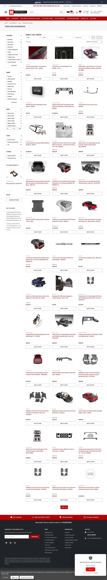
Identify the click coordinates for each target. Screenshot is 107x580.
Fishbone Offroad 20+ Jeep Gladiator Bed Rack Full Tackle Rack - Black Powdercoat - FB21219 (63, 106)
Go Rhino (81, 102)
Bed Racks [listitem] (10, 44)
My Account (97, 12)
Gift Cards (85, 6)
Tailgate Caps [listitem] (11, 57)
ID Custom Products (49, 540)
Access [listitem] (9, 76)
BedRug (80, 64)
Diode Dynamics (30, 141)
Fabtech (54, 447)
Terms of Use (68, 545)
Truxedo (28, 64)
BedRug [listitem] (10, 81)
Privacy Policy (68, 547)
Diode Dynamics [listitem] (12, 91)
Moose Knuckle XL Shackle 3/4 (14, 183)
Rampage (54, 294)
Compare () (92, 6)
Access (54, 256)
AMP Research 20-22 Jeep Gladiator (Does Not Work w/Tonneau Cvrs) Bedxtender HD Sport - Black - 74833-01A (38, 183)
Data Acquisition (48, 552)
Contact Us (67, 532)
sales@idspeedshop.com (16, 6)
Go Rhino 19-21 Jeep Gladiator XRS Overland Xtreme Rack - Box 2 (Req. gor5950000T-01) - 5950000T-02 (63, 183)
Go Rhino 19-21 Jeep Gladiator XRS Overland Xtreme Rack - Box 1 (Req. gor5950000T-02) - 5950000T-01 (37, 259)
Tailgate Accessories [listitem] (13, 54)
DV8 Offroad (29, 102)
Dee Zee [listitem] (10, 89)
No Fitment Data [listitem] (12, 158)
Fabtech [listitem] (10, 96)
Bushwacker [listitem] (11, 86)
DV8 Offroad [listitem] (11, 94)
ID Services (47, 545)
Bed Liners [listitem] (10, 42)
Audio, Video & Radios (50, 547)
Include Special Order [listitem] (13, 142)
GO (20, 128)
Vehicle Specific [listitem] (12, 155)
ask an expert (67, 6)
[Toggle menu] (6, 12)
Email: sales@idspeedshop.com (94, 538)
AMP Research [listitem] (11, 79)
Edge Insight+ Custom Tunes (51, 550)
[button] (70, 12)
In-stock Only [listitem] (11, 139)
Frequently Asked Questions (71, 540)
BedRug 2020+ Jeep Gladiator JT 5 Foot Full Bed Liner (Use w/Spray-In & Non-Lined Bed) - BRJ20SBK (90, 68)
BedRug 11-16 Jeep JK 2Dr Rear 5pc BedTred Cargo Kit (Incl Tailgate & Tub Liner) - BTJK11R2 (37, 412)
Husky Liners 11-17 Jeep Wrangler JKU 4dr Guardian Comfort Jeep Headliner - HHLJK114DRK (89, 144)
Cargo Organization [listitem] (13, 49)
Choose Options (14, 200)
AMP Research (29, 179)
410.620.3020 (67, 522)
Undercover (81, 217)
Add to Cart (38, 79)
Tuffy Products (55, 64)
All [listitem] (8, 144)
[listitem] (14, 113)
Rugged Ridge (29, 332)
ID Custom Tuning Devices (51, 537)
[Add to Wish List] (49, 73)
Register (100, 11)
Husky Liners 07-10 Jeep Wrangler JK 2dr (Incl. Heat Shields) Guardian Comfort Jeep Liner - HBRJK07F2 (90, 298)
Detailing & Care (48, 532)
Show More (14, 65)
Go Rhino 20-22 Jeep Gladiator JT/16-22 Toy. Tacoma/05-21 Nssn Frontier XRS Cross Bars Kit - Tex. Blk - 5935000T (90, 451)
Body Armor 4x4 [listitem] (12, 84)
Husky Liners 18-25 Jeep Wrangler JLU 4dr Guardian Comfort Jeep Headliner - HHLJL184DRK (36, 451)
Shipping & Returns (69, 542)
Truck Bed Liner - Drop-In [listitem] (14, 59)
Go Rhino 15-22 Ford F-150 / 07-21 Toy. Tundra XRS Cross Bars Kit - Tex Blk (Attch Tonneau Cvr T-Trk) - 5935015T (64, 144)
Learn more (68, 2)
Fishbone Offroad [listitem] (12, 99)
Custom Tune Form (69, 537)
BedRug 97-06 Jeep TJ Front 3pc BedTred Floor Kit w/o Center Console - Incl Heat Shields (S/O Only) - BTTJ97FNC (89, 374)
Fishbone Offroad (56, 102)
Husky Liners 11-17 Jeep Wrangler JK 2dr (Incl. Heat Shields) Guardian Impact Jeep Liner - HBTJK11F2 (64, 336)
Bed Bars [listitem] (10, 39)
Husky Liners (82, 141)
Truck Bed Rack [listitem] (12, 62)
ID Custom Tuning (49, 535)
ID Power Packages (49, 542)
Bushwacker (81, 485)
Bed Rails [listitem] (10, 47)
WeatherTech (29, 217)
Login (95, 11)
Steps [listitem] (9, 52)
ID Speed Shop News (76, 6)
